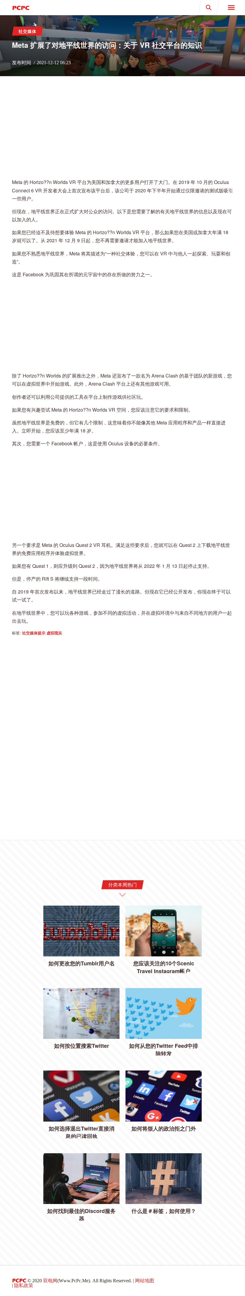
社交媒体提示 (33, 633)
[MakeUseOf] (61, 7)
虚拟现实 (54, 633)
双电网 (50, 1280)
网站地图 (144, 1280)
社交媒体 (27, 31)
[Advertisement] (122, 131)
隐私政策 (23, 1285)
